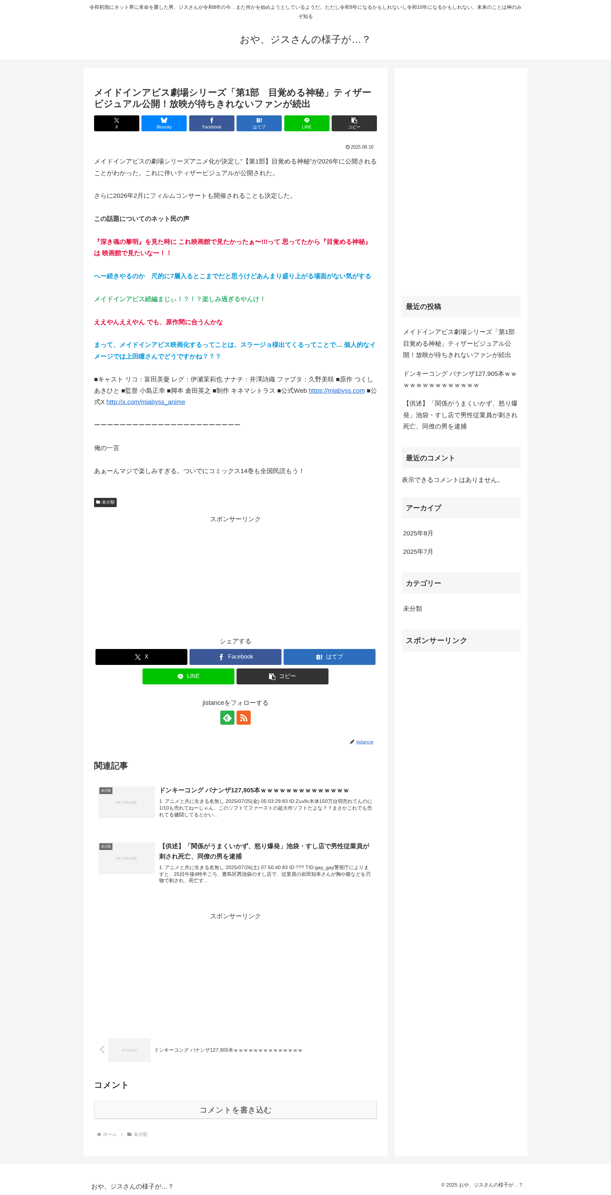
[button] (354, 123)
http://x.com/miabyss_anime (145, 402)
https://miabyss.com (337, 390)
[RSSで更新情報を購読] (244, 718)
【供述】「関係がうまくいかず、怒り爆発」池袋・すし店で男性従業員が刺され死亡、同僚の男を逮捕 (460, 415)
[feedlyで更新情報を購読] (227, 718)
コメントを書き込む (235, 1109)
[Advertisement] (235, 574)
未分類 (108, 502)
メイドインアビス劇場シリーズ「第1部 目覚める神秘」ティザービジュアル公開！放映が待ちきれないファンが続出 (461, 343)
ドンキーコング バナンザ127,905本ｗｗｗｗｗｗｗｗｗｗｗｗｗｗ (460, 379)
